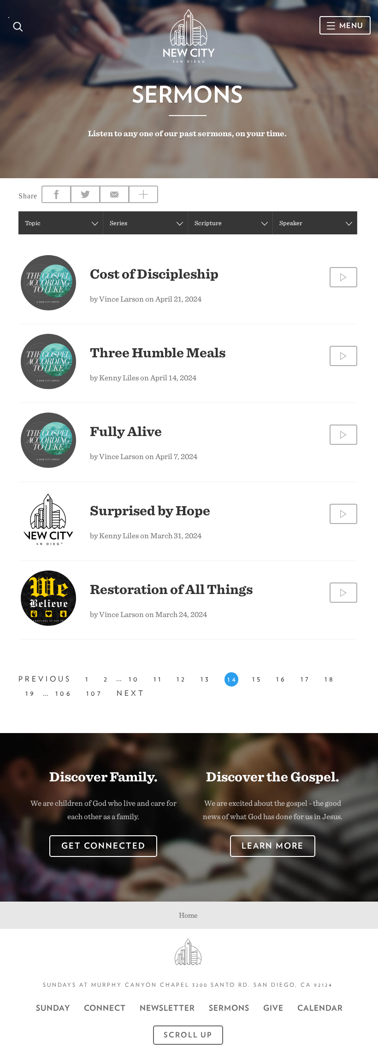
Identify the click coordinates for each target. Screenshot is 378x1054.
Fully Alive (126, 431)
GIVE (273, 1008)
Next (131, 693)
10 (134, 679)
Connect (105, 1008)
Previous (44, 679)
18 (330, 679)
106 (63, 693)
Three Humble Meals (157, 352)
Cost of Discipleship (154, 273)
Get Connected (103, 845)
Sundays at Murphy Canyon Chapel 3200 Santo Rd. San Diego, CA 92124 (188, 984)
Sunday (53, 1008)
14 (232, 679)
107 (94, 693)
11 (158, 679)
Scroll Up (188, 1035)
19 (30, 693)
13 (206, 679)
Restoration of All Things (171, 589)
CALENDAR (320, 1008)
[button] (60, 222)
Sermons (229, 1008)
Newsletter (167, 1008)
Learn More (273, 845)
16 (281, 679)
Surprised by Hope (150, 510)
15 (257, 679)
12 (182, 679)
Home (188, 915)
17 (306, 679)
